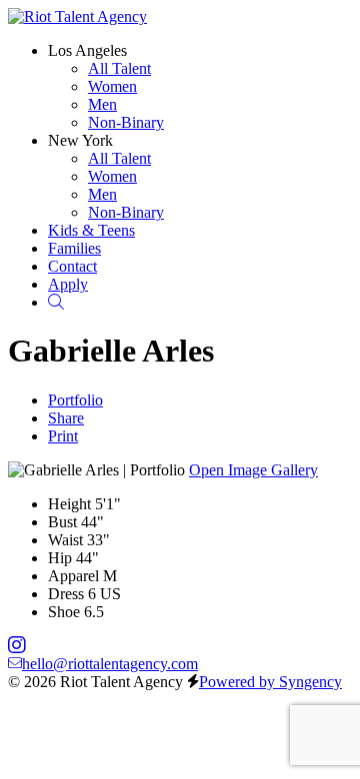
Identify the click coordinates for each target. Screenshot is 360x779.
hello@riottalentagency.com (110, 663)
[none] (87, 50)
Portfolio (75, 399)
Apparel (73, 575)
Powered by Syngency (270, 681)
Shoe (64, 611)
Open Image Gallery (253, 469)
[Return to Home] (77, 16)
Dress (66, 593)
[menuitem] (119, 68)
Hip (60, 557)
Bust (62, 521)
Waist (65, 539)
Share (66, 417)
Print (63, 435)
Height (69, 503)
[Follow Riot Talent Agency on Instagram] (17, 645)
